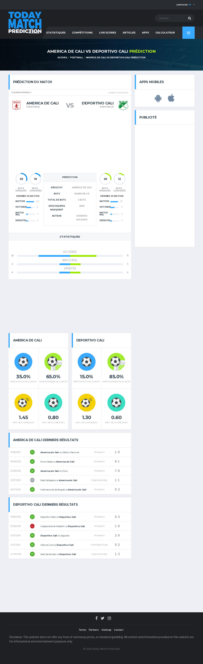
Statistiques (55, 32)
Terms (82, 630)
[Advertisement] (70, 143)
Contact (118, 630)
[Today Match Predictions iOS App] (171, 100)
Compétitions (82, 32)
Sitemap (106, 630)
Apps (145, 32)
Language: (183, 5)
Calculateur (165, 32)
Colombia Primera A (21, 93)
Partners (94, 630)
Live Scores (107, 32)
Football (76, 57)
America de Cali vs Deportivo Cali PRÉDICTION (116, 57)
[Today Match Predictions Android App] (158, 100)
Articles (129, 32)
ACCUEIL (62, 57)
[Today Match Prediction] (25, 22)
